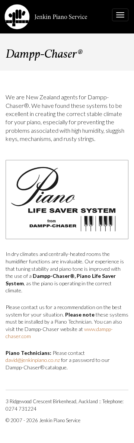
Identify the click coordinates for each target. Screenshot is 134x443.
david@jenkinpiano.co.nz (33, 360)
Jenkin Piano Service (46, 17)
